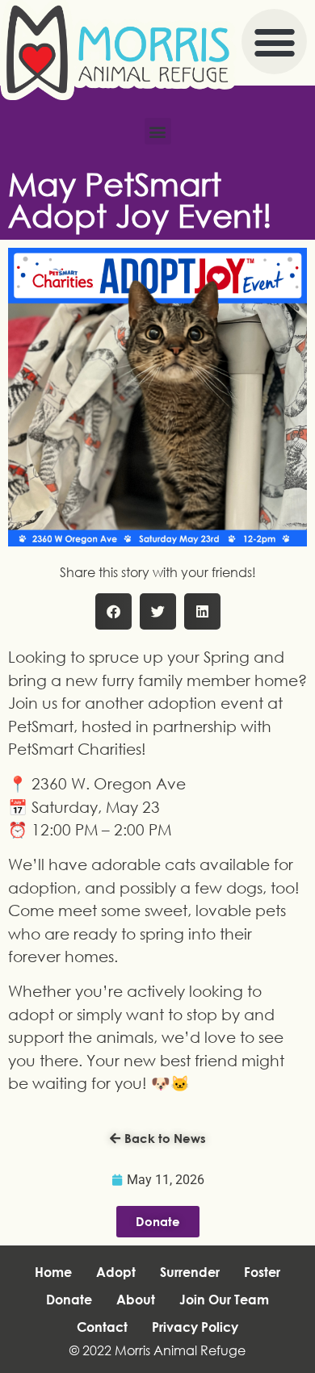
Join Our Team (224, 1299)
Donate (69, 1299)
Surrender (190, 1272)
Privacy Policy (195, 1327)
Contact (102, 1327)
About (135, 1299)
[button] (274, 41)
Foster (262, 1272)
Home (53, 1272)
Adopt (116, 1272)
